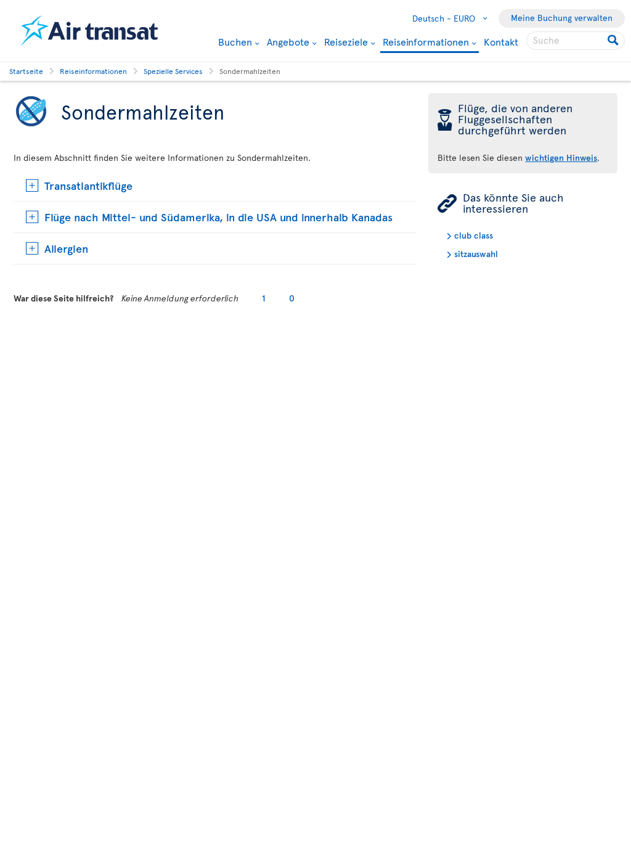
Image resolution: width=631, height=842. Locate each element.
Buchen (235, 41)
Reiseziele (346, 41)
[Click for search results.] (614, 40)
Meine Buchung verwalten (562, 17)
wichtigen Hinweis (561, 157)
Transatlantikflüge (88, 185)
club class (473, 235)
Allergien (66, 248)
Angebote (288, 41)
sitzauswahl (476, 254)
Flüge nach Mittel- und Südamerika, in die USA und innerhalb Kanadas (218, 216)
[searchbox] (575, 40)
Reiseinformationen (425, 42)
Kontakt (501, 41)
